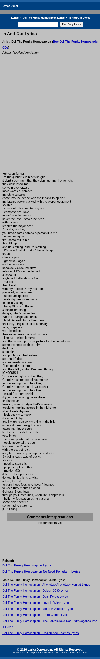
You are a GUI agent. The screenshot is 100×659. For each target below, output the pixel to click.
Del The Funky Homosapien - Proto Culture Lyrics (35, 615)
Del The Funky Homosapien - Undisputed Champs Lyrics (40, 633)
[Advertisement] (50, 119)
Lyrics (15, 17)
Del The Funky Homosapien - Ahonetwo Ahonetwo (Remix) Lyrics (46, 584)
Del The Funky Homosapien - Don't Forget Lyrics (35, 596)
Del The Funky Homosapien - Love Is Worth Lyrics (36, 602)
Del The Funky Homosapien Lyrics (44, 17)
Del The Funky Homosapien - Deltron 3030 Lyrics (35, 590)
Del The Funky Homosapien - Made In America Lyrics (38, 609)
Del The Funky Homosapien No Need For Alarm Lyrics (41, 571)
